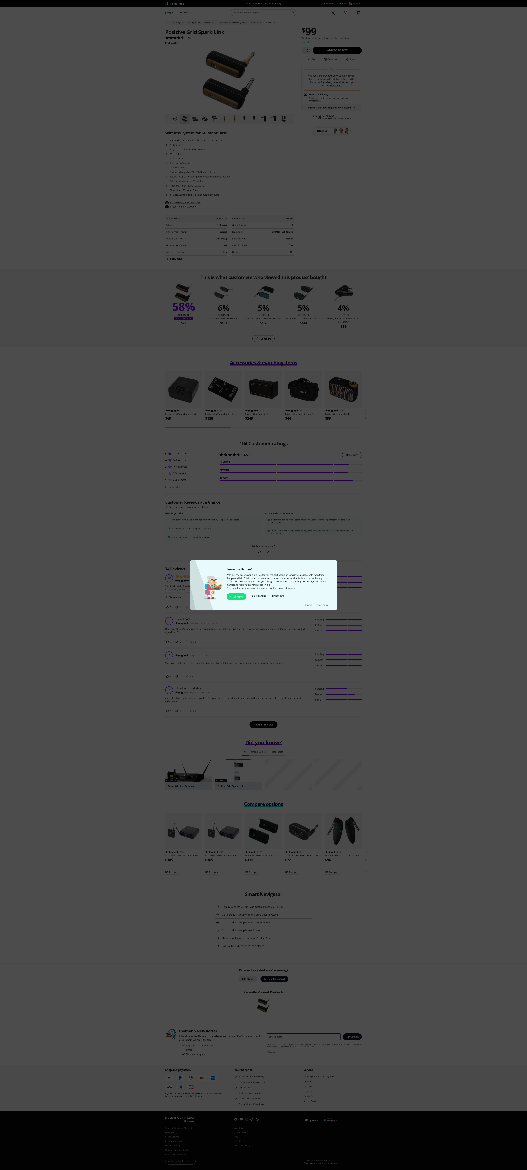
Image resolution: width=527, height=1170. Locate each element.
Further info (277, 595)
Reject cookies (259, 595)
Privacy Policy (322, 605)
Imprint (309, 605)
